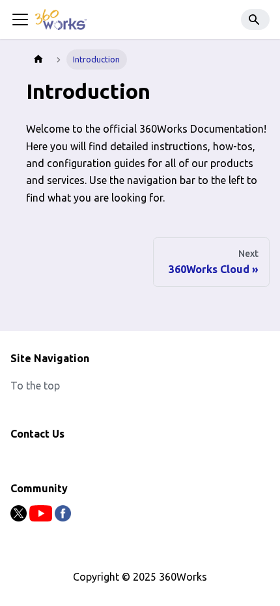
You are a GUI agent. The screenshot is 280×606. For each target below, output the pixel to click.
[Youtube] (42, 517)
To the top (35, 385)
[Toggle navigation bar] (20, 19)
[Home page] (38, 59)
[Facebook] (63, 517)
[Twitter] (19, 517)
